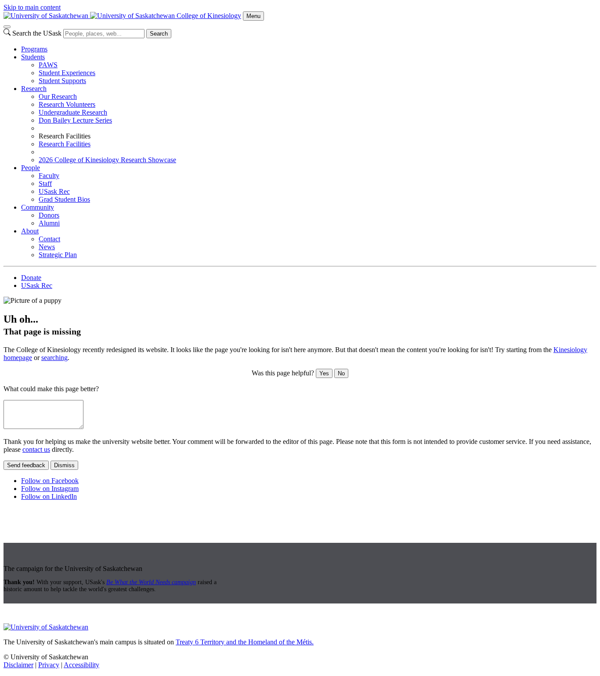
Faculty (49, 175)
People (30, 167)
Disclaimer (18, 665)
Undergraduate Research (73, 112)
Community (37, 207)
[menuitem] (308, 49)
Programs (34, 49)
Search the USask (36, 33)
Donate (31, 277)
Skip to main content (32, 7)
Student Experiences (67, 72)
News (47, 247)
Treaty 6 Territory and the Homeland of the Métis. (245, 642)
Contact (49, 239)
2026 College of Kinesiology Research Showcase (107, 160)
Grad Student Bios (64, 199)
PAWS (48, 65)
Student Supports (62, 80)
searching (54, 357)
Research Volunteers (67, 104)
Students (33, 57)
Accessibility (81, 665)
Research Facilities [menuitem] (64, 136)
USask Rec (54, 191)
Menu (253, 16)
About (30, 231)
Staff (45, 183)
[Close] (7, 26)
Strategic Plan (58, 254)
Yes (324, 373)
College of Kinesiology (209, 15)
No (341, 373)
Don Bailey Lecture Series (75, 120)
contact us (36, 449)
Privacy (48, 665)
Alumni (49, 223)
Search (159, 33)
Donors (49, 215)
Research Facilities (64, 144)
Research (34, 88)
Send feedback (26, 465)
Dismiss (64, 465)
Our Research (58, 96)
